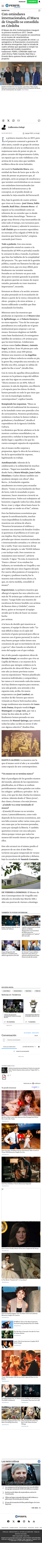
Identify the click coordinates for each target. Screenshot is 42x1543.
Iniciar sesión (27, 1032)
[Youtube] (19, 1521)
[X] (13, 1521)
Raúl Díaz (28, 991)
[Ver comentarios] (39, 11)
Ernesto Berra (17, 991)
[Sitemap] (34, 1521)
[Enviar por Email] (18, 120)
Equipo (37, 1527)
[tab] (9, 1046)
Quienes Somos (13, 1527)
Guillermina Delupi (16, 127)
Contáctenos (23, 1527)
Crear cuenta (35, 1032)
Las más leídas (10, 1461)
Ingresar (22, 2)
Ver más (35, 1508)
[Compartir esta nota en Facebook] (3, 120)
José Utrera (6, 991)
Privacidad (31, 1527)
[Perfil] (21, 1517)
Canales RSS (4, 1527)
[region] (21, 1058)
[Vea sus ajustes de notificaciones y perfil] (39, 1)
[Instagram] (24, 1521)
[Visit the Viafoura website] (36, 1083)
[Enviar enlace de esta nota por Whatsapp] (13, 120)
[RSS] (29, 1521)
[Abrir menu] (2, 5)
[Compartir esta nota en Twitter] (8, 120)
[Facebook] (8, 1521)
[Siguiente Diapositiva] (39, 1011)
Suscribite (32, 1)
